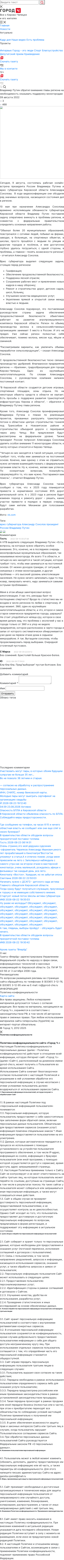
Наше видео (18, 39)
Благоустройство (52, 50)
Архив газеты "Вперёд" (13, 949)
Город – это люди (23, 50)
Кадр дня (5, 39)
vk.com (11, 514)
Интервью (6, 50)
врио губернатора (10, 524)
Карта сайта (7, 995)
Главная (4, 25)
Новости (5, 29)
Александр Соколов (34, 524)
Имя (2, 688)
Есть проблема (35, 39)
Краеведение (32, 54)
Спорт (38, 50)
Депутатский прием (12, 54)
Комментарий (9, 683)
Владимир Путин (19, 527)
